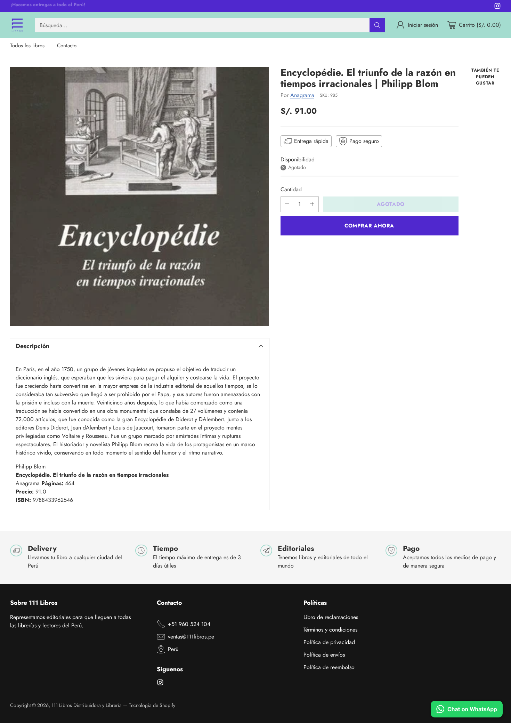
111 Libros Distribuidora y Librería (86, 705)
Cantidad (291, 189)
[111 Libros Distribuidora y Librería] (17, 25)
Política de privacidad (329, 642)
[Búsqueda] (377, 25)
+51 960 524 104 (189, 624)
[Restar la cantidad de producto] (287, 203)
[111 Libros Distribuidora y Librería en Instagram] (497, 7)
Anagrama (302, 95)
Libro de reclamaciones (330, 617)
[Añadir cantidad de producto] (312, 203)
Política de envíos (324, 655)
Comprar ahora (369, 225)
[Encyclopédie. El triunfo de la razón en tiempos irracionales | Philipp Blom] (139, 196)
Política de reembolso (329, 667)
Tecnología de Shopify (152, 705)
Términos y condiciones (330, 630)
